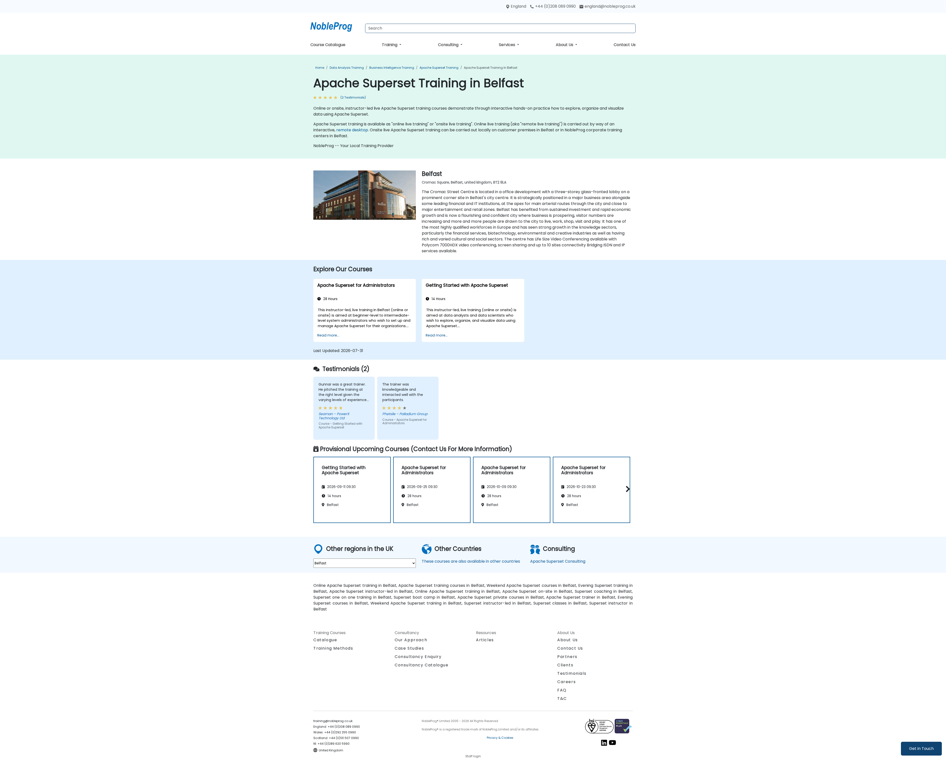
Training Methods (333, 648)
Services (507, 45)
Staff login (473, 756)
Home (319, 68)
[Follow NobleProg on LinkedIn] (604, 742)
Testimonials (571, 673)
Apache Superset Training (439, 68)
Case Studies (409, 648)
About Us (565, 45)
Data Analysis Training (347, 68)
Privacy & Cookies (500, 738)
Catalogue (325, 640)
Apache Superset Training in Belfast (490, 68)
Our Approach (411, 640)
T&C (562, 698)
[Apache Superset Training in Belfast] (335, 26)
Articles (485, 640)
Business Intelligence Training (391, 68)
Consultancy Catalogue (422, 665)
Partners (567, 656)
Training (390, 45)
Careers (566, 682)
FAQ (562, 690)
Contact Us (625, 45)
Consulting (448, 45)
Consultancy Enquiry (418, 657)
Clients (565, 665)
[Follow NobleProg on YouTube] (612, 742)
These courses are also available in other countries (471, 561)
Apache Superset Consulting (557, 561)
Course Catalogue (327, 45)
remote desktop (352, 130)
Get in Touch (921, 748)
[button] (627, 489)
